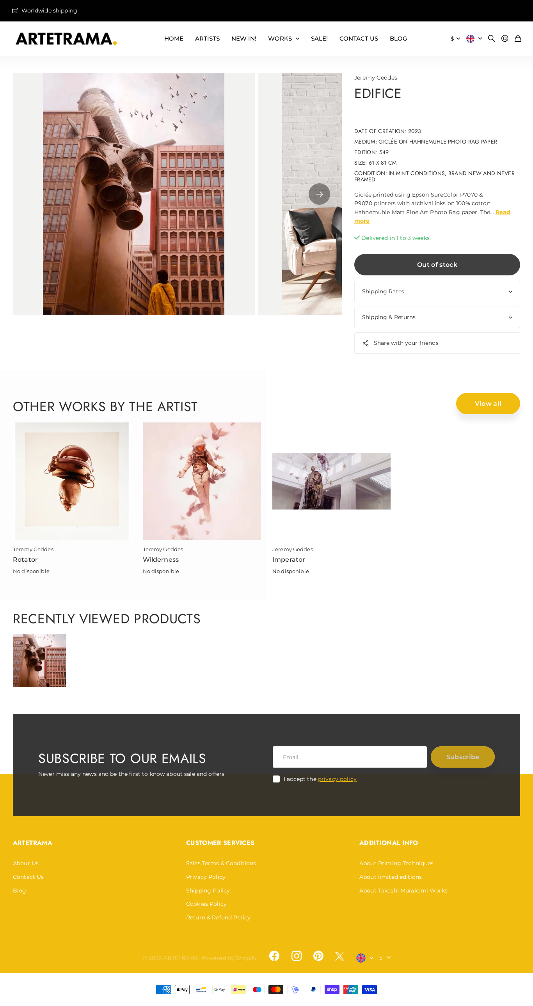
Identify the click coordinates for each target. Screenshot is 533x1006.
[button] (319, 194)
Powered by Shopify (229, 958)
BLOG (398, 38)
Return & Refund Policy (218, 917)
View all (488, 403)
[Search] (491, 38)
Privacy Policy (206, 876)
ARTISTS (207, 38)
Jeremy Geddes (375, 77)
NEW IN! (243, 38)
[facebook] (274, 956)
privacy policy (337, 778)
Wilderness (161, 559)
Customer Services (220, 842)
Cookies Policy (206, 903)
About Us (26, 863)
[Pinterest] (318, 956)
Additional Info (388, 842)
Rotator (25, 559)
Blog (20, 890)
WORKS (280, 38)
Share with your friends (406, 342)
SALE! (319, 38)
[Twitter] (339, 956)
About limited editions (390, 876)
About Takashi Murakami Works (403, 890)
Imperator (288, 559)
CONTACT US (358, 38)
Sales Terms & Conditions (221, 863)
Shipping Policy (208, 890)
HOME (173, 38)
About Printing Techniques (396, 863)
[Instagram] (296, 956)
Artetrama (32, 842)
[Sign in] (504, 38)
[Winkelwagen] (518, 38)
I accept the (320, 778)
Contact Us (28, 876)
